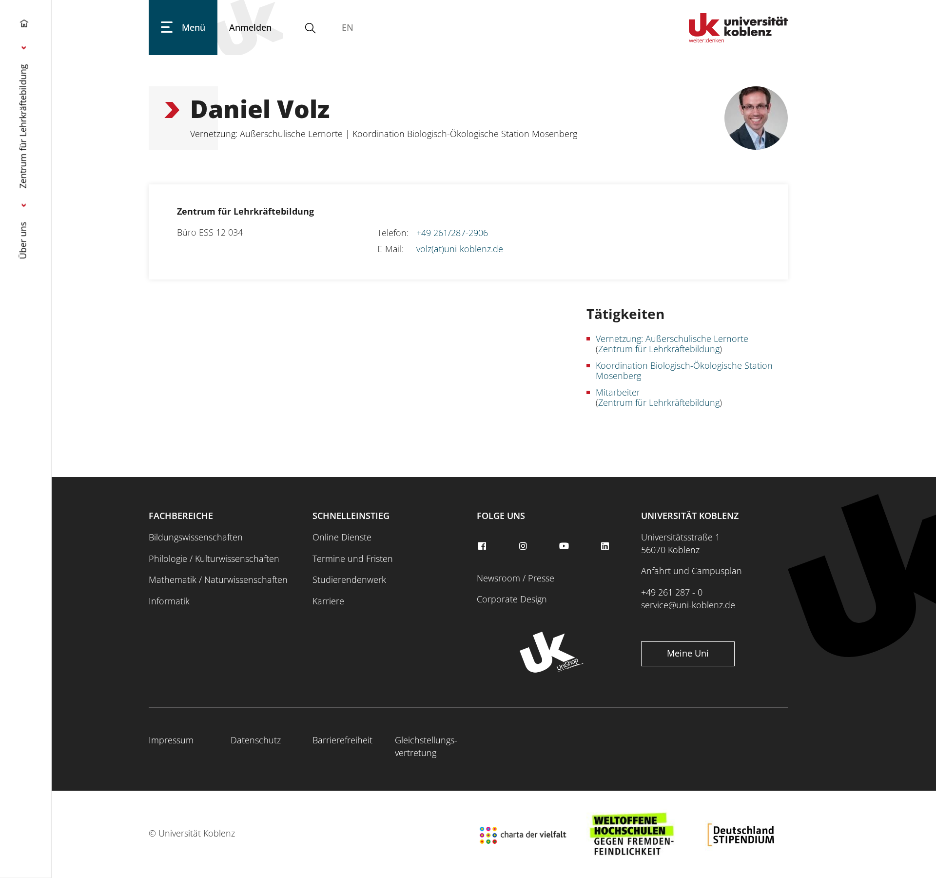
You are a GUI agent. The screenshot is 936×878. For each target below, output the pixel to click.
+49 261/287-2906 (452, 233)
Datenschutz (256, 740)
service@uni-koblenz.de (688, 605)
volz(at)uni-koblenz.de (459, 249)
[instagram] (524, 546)
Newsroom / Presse (515, 578)
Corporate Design (512, 599)
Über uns (23, 240)
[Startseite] (24, 25)
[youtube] (565, 546)
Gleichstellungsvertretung (426, 746)
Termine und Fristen (352, 558)
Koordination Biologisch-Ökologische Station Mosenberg (684, 370)
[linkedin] (606, 546)
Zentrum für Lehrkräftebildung (23, 126)
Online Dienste (341, 537)
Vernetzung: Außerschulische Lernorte (672, 338)
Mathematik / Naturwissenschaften (218, 579)
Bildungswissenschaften (196, 537)
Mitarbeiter (618, 392)
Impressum (171, 740)
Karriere (328, 601)
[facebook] (483, 546)
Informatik (169, 601)
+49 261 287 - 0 (671, 592)
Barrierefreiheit (342, 740)
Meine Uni (688, 653)
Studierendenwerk (349, 579)
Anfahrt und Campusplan (691, 571)
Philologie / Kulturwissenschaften (214, 558)
